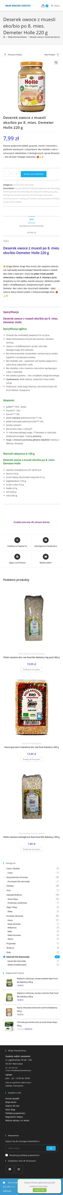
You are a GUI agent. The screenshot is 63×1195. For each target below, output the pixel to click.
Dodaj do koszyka (34, 174)
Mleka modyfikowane (17, 964)
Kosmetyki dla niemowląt (19, 881)
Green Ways (13, 899)
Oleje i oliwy (11, 907)
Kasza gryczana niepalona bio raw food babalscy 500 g (31, 747)
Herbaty (10, 886)
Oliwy (10, 911)
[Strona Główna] (4, 37)
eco (51, 191)
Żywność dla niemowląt (23, 184)
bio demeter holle (26, 188)
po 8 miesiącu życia (33, 198)
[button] (56, 62)
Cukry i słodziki (13, 868)
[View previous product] (5, 55)
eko (55, 191)
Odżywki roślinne (14, 895)
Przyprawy (11, 943)
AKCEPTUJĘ (39, 1190)
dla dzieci (34, 191)
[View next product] (58, 55)
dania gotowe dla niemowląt (47, 188)
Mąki (10, 931)
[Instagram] (19, 1169)
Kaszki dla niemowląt (17, 961)
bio (16, 188)
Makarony (12, 927)
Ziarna (10, 939)
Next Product (50, 54)
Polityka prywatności (15, 1113)
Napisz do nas (12, 1105)
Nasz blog (10, 1109)
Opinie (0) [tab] (31, 232)
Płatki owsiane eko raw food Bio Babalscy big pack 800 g (31, 657)
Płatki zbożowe (24, 653)
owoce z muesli (18, 198)
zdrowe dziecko (15, 202)
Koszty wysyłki (12, 1098)
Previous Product (15, 54)
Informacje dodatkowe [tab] (31, 226)
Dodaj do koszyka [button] (31, 669)
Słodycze (10, 947)
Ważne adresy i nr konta (17, 1120)
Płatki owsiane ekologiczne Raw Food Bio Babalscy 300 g (31, 837)
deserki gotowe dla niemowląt (16, 191)
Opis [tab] (31, 219)
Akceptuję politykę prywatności (24, 1155)
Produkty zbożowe (38, 653)
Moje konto (10, 1102)
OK (51, 1148)
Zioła (8, 952)
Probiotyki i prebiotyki (17, 903)
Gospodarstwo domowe (17, 877)
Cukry (10, 872)
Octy (8, 890)
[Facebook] (10, 1169)
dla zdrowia (44, 191)
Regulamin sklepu (14, 1116)
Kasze (24, 743)
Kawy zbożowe (14, 924)
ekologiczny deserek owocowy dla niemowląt (22, 195)
